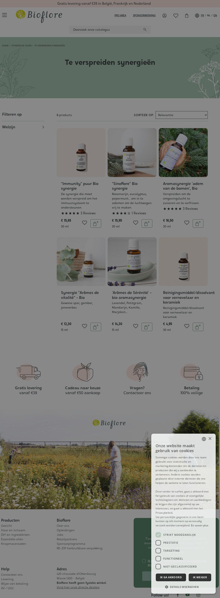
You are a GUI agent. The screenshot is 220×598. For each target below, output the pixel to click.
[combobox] (204, 439)
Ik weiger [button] (200, 577)
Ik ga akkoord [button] (171, 577)
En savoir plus (199, 525)
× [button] (209, 438)
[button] (183, 586)
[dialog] (183, 514)
